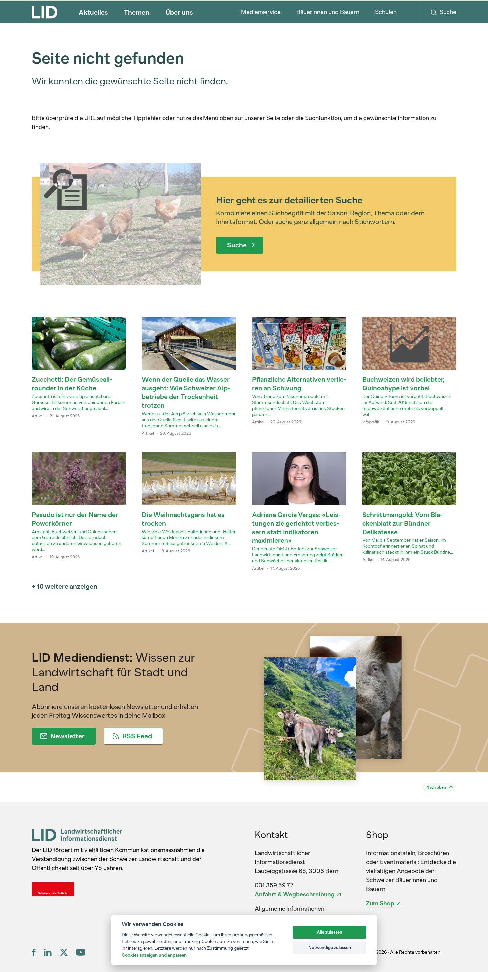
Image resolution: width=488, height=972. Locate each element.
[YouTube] (80, 952)
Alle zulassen (329, 932)
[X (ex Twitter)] (64, 952)
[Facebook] (34, 952)
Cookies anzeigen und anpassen (154, 955)
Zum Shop (380, 903)
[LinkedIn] (48, 952)
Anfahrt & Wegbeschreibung (295, 894)
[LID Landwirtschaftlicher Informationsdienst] (77, 835)
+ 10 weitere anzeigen (64, 586)
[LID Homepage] (44, 12)
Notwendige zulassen (329, 947)
